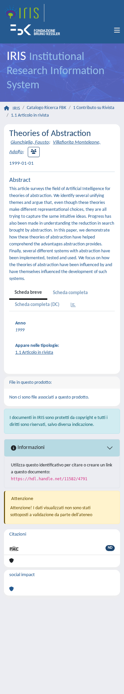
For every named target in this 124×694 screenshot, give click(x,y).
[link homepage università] (37, 31)
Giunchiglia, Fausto (30, 142)
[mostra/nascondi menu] (117, 30)
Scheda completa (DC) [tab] (37, 304)
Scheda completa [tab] (70, 293)
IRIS (16, 108)
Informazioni (30, 447)
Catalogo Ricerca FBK (46, 107)
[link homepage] (24, 13)
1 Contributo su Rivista (93, 107)
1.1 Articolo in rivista (30, 115)
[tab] (73, 305)
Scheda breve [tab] (28, 292)
